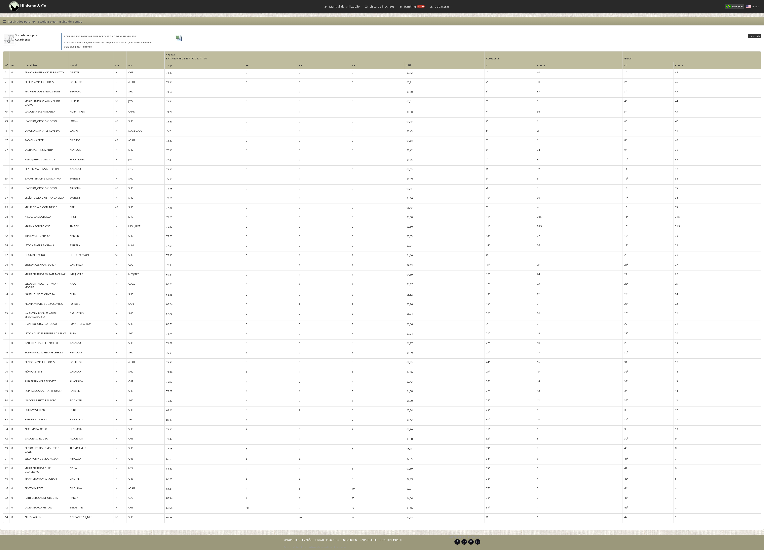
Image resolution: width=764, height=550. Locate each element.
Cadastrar (441, 6)
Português (737, 6)
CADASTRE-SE (368, 540)
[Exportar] (179, 38)
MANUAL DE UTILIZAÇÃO (298, 540)
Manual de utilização (344, 6)
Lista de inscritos (382, 6)
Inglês (755, 6)
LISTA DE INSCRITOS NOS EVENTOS (336, 540)
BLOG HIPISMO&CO (391, 540)
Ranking (413, 6)
